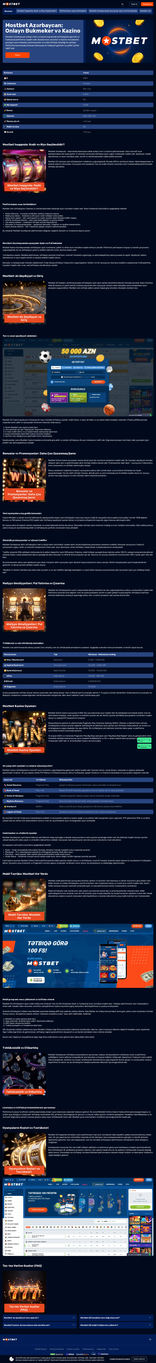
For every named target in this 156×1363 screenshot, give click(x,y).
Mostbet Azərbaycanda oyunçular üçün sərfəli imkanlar (113, 11)
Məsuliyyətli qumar (57, 1349)
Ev (123, 4)
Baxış (17, 55)
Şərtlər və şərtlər (73, 1349)
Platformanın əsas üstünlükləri (73, 11)
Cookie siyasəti (88, 1349)
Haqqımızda (101, 1349)
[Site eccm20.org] (12, 4)
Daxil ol (134, 4)
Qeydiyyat (147, 4)
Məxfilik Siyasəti (41, 1349)
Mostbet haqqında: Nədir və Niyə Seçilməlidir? (37, 11)
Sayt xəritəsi (113, 1349)
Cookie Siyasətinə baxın (120, 1359)
